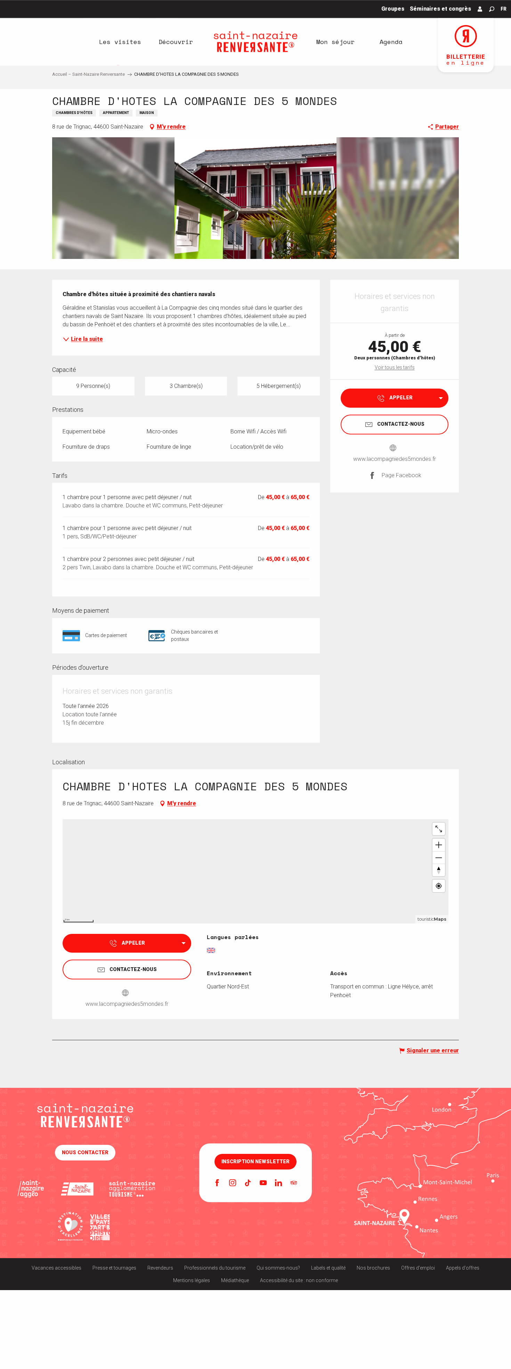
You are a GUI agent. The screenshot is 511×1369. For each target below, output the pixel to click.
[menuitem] (120, 41)
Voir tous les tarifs (395, 367)
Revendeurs (160, 1268)
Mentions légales (191, 1280)
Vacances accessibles (56, 1268)
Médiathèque (235, 1280)
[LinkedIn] (278, 1183)
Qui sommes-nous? (278, 1268)
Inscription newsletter (255, 1161)
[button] (491, 9)
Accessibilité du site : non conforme (299, 1280)
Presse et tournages (114, 1268)
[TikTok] (248, 1183)
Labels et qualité (328, 1268)
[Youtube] (263, 1183)
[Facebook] (217, 1183)
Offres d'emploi (418, 1268)
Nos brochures (373, 1268)
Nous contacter (85, 1153)
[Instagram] (232, 1183)
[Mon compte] (480, 9)
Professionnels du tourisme (214, 1268)
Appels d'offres (462, 1268)
